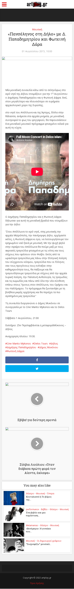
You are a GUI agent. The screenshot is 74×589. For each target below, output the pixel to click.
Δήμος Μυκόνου (48, 347)
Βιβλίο (44, 509)
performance (32, 509)
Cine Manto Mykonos (19, 343)
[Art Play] (37, 4)
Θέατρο (30, 493)
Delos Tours (41, 343)
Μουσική (37, 29)
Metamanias (32, 525)
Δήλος (54, 343)
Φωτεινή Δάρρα (15, 351)
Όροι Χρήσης (37, 583)
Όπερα (50, 493)
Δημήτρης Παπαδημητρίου (21, 347)
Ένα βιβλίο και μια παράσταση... (35, 514)
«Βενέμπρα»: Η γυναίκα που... (38, 530)
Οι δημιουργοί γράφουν (49, 540)
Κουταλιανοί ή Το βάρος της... (39, 498)
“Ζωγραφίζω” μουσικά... (38, 544)
